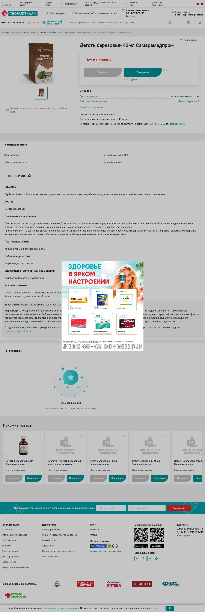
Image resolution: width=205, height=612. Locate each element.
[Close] (140, 264)
